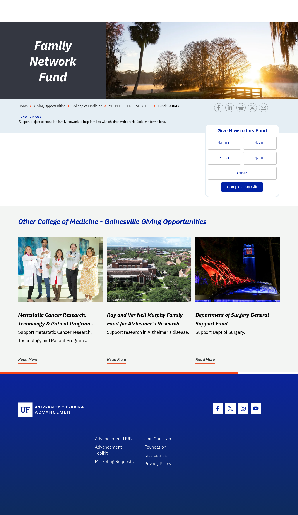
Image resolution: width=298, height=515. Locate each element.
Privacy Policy (157, 463)
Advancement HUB (113, 439)
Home (23, 106)
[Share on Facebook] (219, 108)
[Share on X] (253, 108)
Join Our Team (158, 439)
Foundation (155, 447)
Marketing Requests (114, 461)
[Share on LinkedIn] (230, 108)
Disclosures (155, 455)
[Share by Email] (264, 108)
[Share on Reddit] (242, 108)
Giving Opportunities (50, 106)
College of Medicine (87, 106)
